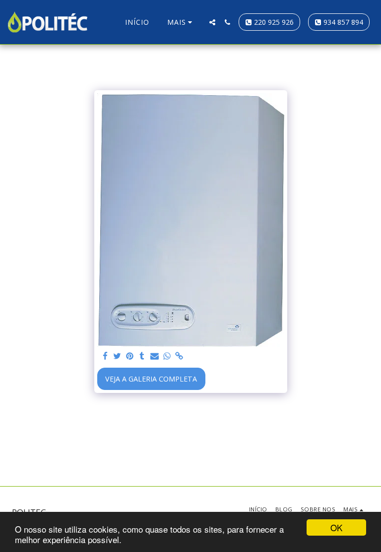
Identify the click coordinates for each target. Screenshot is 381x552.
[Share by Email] (154, 356)
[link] (179, 356)
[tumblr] (141, 356)
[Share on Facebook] (105, 356)
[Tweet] (117, 356)
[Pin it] (130, 356)
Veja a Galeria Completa (151, 379)
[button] (212, 22)
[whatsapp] (166, 356)
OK (336, 527)
